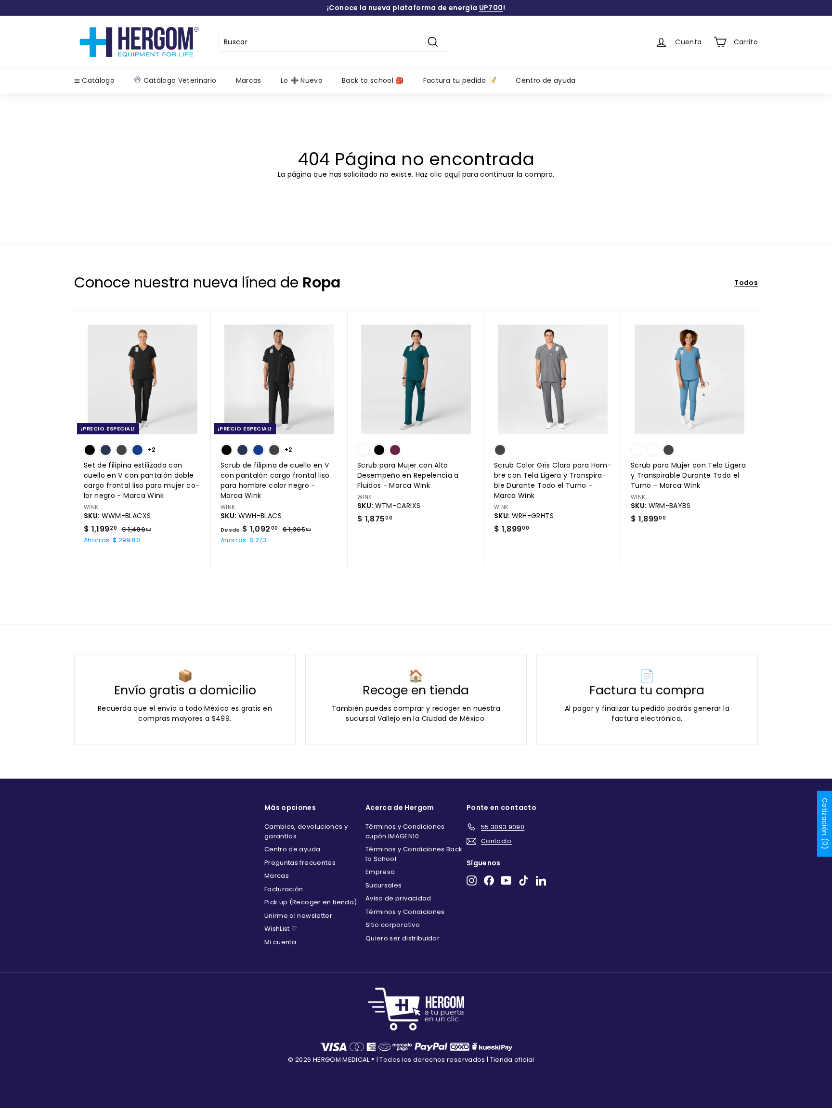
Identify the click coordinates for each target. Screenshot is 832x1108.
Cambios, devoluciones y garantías (306, 831)
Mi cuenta (280, 942)
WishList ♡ (281, 928)
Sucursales (383, 885)
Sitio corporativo (392, 924)
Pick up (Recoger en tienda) (310, 902)
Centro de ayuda (545, 80)
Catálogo (97, 80)
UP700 (491, 8)
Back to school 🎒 (373, 80)
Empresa (380, 871)
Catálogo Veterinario (178, 80)
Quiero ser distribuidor (402, 938)
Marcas (248, 80)
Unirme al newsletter (298, 915)
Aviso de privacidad (398, 898)
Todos (746, 282)
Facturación (283, 889)
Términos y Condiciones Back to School (413, 854)
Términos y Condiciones (405, 911)
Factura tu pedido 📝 (460, 80)
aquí (452, 174)
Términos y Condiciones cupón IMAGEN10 (405, 831)
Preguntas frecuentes (300, 862)
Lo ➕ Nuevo (302, 80)
